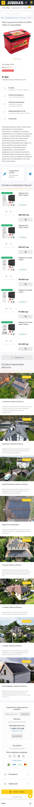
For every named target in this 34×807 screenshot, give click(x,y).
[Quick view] (6, 211)
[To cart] (25, 220)
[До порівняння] (30, 803)
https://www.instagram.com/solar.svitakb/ (14, 756)
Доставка (11, 87)
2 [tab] (15, 59)
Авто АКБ (23, 18)
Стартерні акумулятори (11, 18)
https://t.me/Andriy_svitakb (19, 756)
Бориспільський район (10, 524)
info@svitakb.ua (17, 760)
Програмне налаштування (16, 102)
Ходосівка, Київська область (12, 444)
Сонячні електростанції (16, 185)
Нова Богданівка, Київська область (15, 484)
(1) (9, 67)
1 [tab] (13, 59)
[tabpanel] (17, 41)
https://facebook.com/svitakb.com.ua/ (10, 756)
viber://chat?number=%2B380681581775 (23, 756)
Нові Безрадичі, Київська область (14, 686)
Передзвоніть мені (17, 731)
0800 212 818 (18, 728)
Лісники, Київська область (12, 565)
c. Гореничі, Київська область (13, 401)
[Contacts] (26, 3)
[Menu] (3, 3)
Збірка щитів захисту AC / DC (17, 111)
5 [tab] (20, 59)
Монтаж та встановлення (16, 95)
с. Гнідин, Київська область (12, 607)
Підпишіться (25, 714)
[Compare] (10, 211)
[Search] (3, 13)
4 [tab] (18, 59)
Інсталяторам (12, 118)
